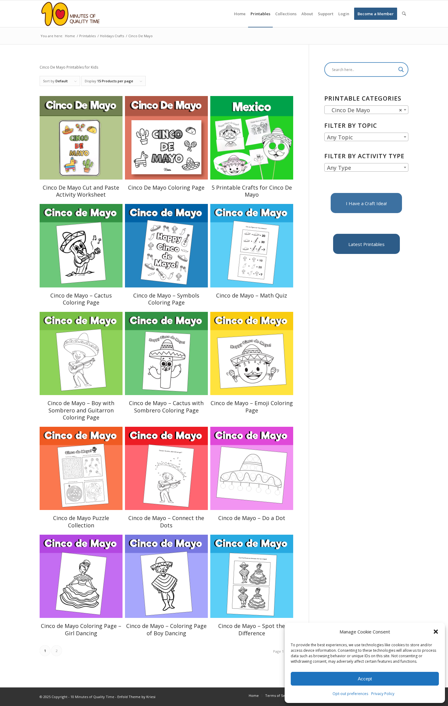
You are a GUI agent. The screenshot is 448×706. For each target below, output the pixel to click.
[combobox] (366, 109)
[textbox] (366, 137)
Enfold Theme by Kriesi (136, 696)
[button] (436, 632)
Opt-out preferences (350, 693)
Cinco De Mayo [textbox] (364, 110)
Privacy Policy (382, 693)
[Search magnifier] (401, 69)
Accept (365, 678)
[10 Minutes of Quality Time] (70, 13)
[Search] (404, 13)
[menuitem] (240, 13)
